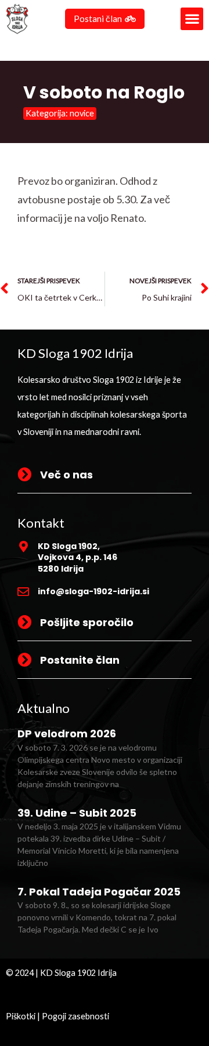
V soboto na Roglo (104, 92)
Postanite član (80, 660)
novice (82, 113)
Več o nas (66, 474)
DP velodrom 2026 (66, 733)
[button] (192, 19)
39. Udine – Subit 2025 (76, 813)
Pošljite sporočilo (87, 622)
